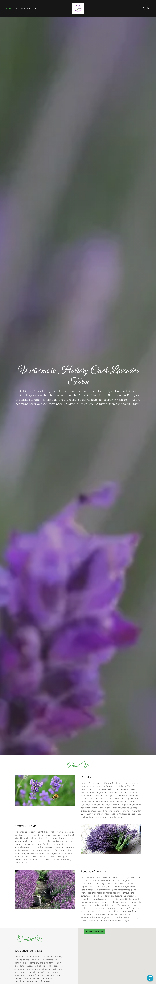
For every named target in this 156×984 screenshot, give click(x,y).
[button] (150, 978)
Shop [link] (135, 8)
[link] (78, 8)
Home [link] (8, 8)
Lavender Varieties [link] (25, 8)
